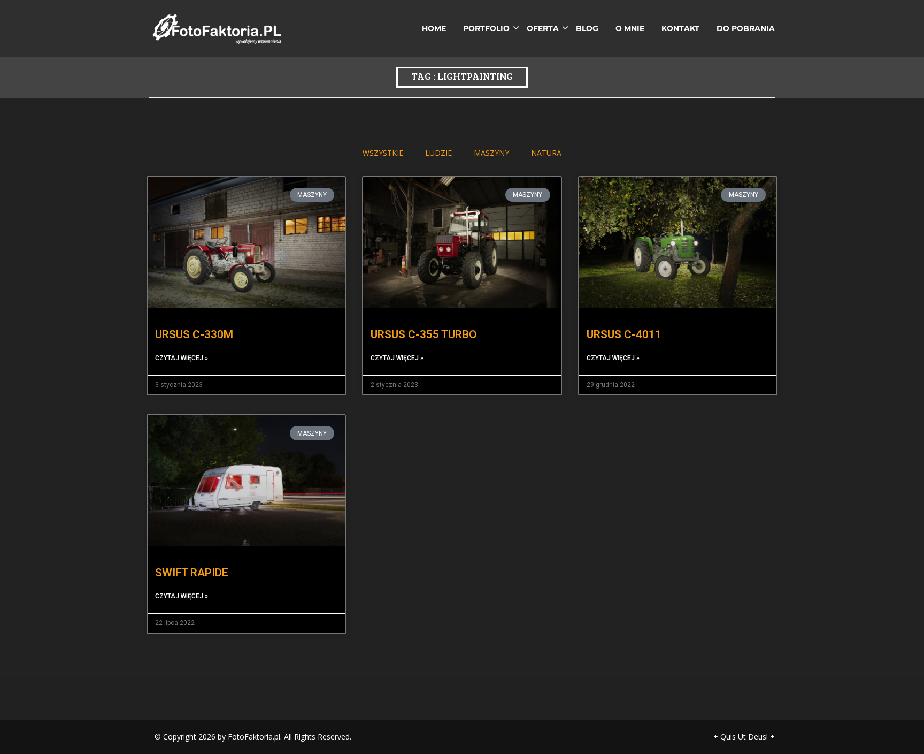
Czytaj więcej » (181, 358)
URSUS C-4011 (624, 334)
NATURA (546, 153)
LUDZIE (438, 153)
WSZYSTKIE (383, 153)
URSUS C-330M (194, 334)
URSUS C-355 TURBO (424, 334)
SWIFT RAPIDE (191, 572)
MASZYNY (491, 153)
